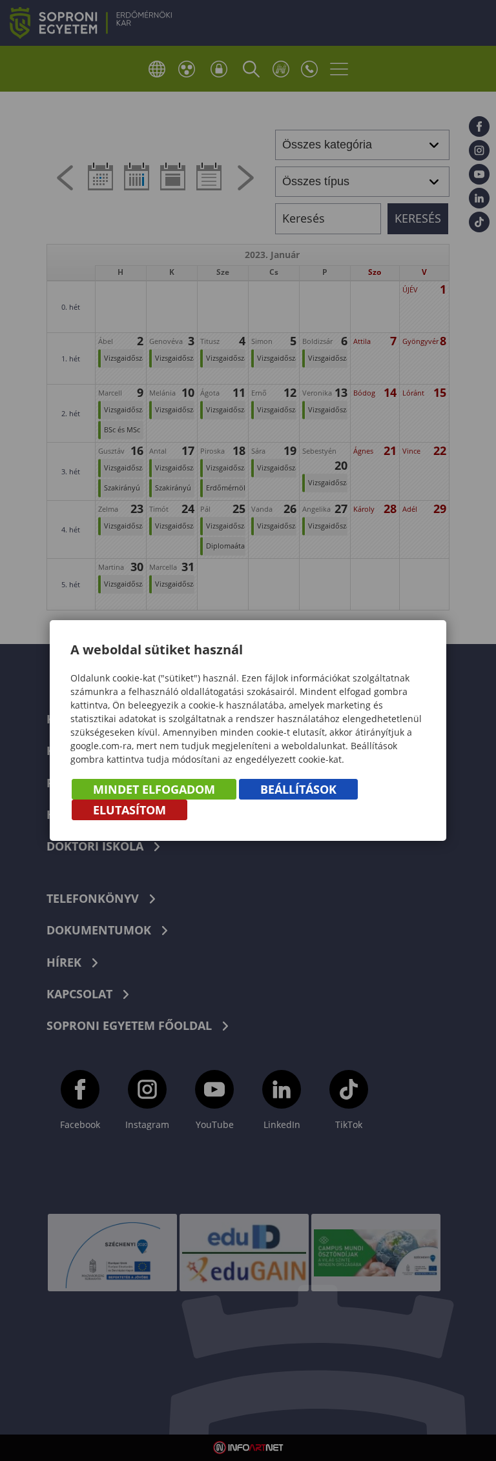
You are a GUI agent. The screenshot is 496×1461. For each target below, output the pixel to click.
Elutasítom (129, 810)
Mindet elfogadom (154, 789)
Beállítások (298, 789)
